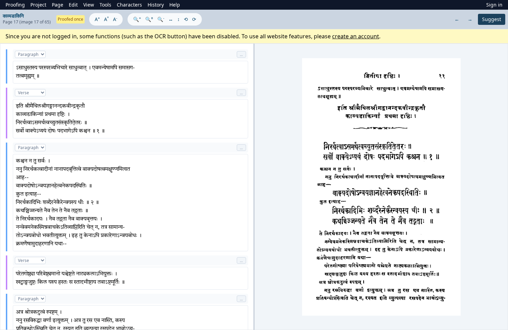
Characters (129, 4)
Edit (73, 4)
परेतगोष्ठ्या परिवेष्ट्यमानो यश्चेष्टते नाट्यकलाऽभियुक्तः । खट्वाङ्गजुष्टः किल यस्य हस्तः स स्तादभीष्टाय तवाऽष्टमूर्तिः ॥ (70, 278)
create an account (355, 36)
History (156, 4)
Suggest (491, 19)
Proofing (15, 4)
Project (38, 4)
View (88, 4)
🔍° (149, 19)
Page (57, 4)
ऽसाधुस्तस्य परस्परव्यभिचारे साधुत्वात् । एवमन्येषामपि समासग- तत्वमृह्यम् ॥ (75, 72)
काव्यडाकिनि (13, 15)
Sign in (494, 4)
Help (174, 4)
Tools (105, 4)
